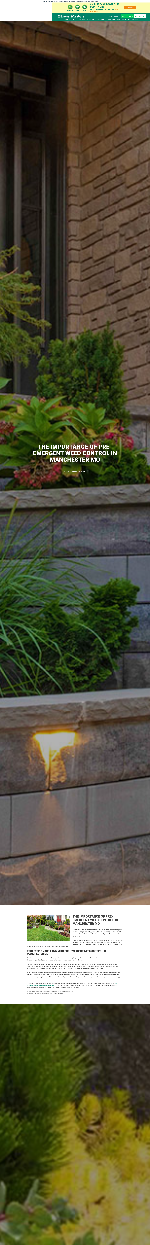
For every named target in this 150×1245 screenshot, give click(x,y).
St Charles (51, 1)
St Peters (59, 1)
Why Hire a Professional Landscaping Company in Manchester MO (46, 993)
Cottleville (95, 1)
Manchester (72, 1)
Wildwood (78, 1)
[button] (113, 16)
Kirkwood (85, 1)
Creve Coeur (90, 1)
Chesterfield (64, 1)
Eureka (81, 1)
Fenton (55, 1)
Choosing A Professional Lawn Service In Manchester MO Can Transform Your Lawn (51, 991)
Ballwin (68, 1)
